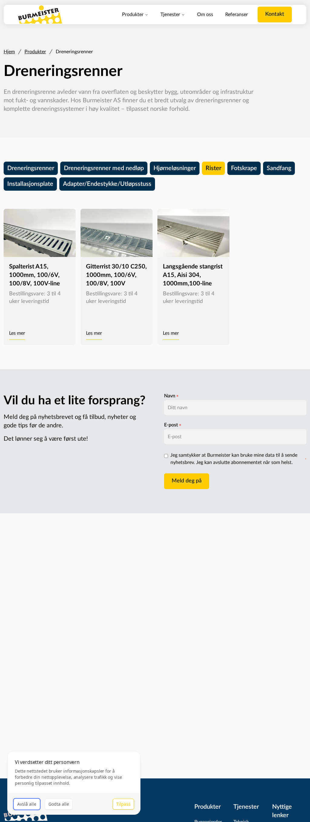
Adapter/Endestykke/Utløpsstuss (107, 184)
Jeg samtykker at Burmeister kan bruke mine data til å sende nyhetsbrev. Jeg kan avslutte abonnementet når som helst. (233, 459)
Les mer (17, 333)
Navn (169, 395)
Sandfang (279, 168)
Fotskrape (244, 168)
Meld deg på (187, 481)
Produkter (132, 14)
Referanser (236, 14)
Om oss (205, 14)
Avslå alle (26, 804)
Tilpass (123, 804)
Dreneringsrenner (30, 168)
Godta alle (58, 804)
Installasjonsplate (30, 184)
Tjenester (170, 14)
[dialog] (73, 783)
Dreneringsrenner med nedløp (104, 168)
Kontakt (274, 14)
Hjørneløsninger (174, 168)
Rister (213, 168)
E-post (171, 425)
